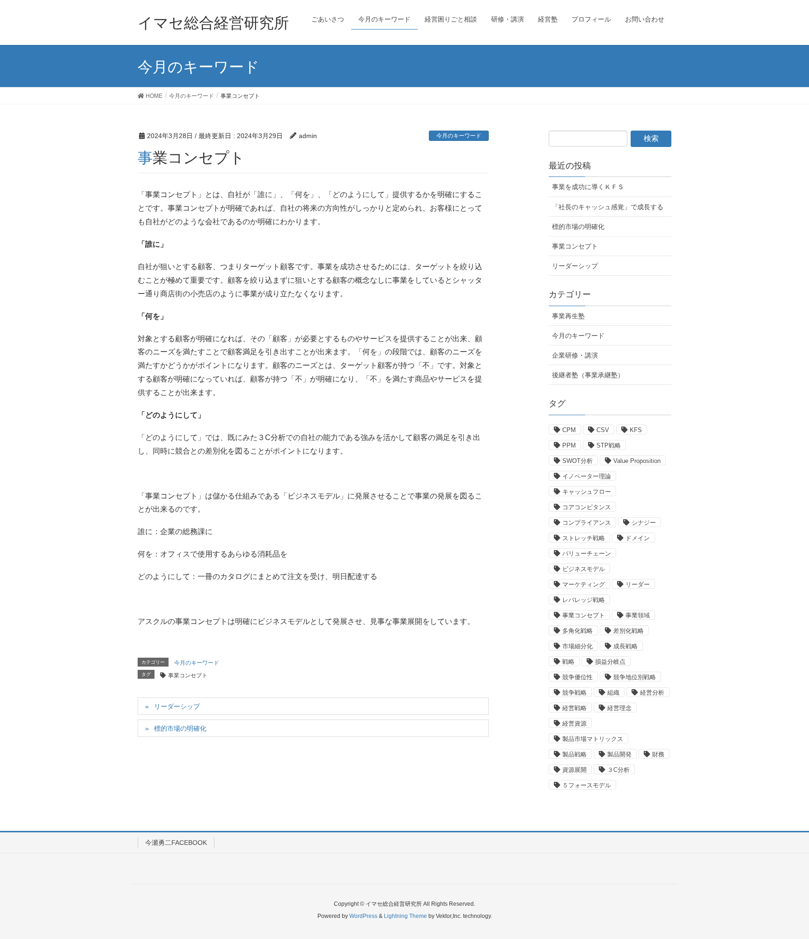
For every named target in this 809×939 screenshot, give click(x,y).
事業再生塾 (568, 316)
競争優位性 (577, 677)
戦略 (568, 661)
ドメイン (637, 538)
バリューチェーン (586, 553)
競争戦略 (574, 692)
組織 (613, 692)
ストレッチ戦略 (583, 538)
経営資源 (574, 723)
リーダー (637, 584)
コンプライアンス (586, 522)
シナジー (644, 522)
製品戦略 (574, 754)
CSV (602, 429)
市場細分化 (577, 646)
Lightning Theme (405, 916)
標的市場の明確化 (180, 728)
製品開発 (619, 754)
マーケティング (583, 584)
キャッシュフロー (586, 491)
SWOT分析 (577, 460)
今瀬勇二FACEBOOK (176, 842)
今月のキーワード (458, 135)
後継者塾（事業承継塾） (588, 375)
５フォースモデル (586, 785)
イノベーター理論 (586, 476)
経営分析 (652, 692)
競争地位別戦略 (634, 677)
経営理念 (619, 708)
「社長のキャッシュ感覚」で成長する (607, 207)
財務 (658, 754)
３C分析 (618, 769)
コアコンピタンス (586, 507)
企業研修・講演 (575, 355)
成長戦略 (625, 646)
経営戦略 (574, 708)
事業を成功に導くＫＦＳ (588, 187)
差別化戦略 (628, 630)
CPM (569, 429)
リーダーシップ (177, 706)
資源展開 (574, 769)
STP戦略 (608, 445)
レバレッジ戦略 (583, 599)
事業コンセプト (187, 675)
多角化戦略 (577, 630)
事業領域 (637, 615)
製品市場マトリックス (592, 738)
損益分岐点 (610, 661)
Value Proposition (637, 460)
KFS (636, 429)
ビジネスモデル (583, 568)
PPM (569, 445)
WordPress (363, 916)
